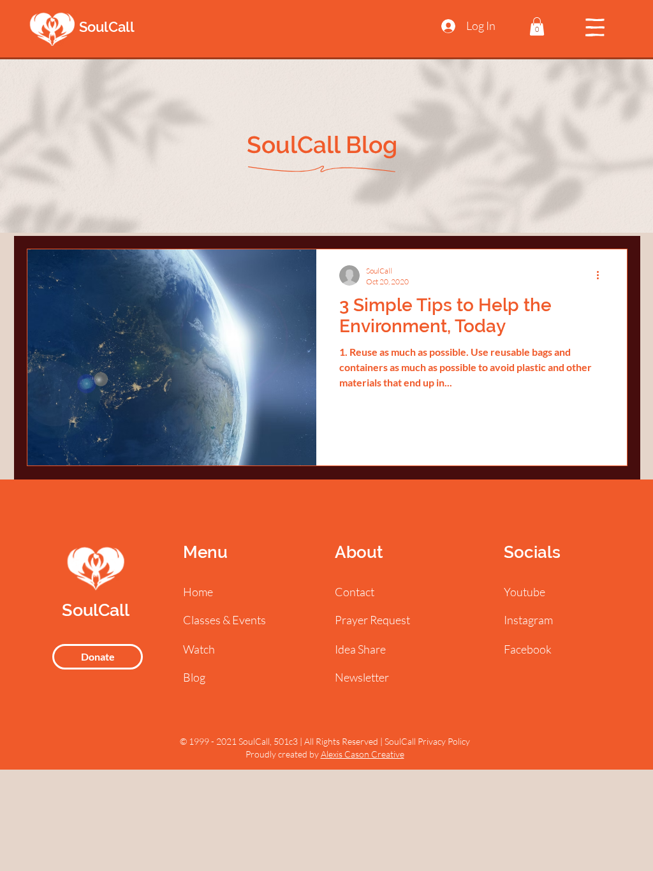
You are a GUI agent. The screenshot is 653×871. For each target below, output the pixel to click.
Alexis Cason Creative (362, 754)
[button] (537, 26)
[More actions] (602, 275)
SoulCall (107, 26)
